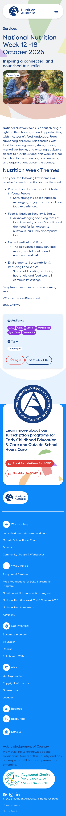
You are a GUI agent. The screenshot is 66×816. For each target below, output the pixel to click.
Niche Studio (11, 811)
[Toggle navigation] (56, 11)
